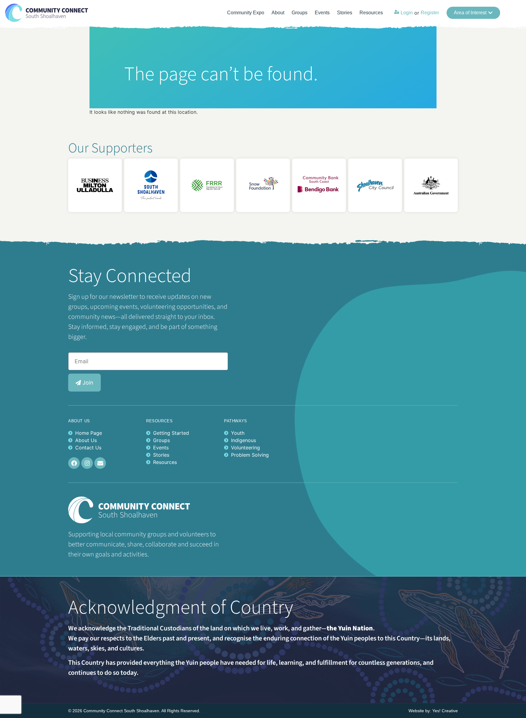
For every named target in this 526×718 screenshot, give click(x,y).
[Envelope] (100, 463)
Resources (371, 12)
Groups (299, 12)
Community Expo (245, 12)
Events (322, 12)
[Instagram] (87, 463)
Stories (344, 12)
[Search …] (513, 13)
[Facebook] (74, 463)
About (278, 12)
